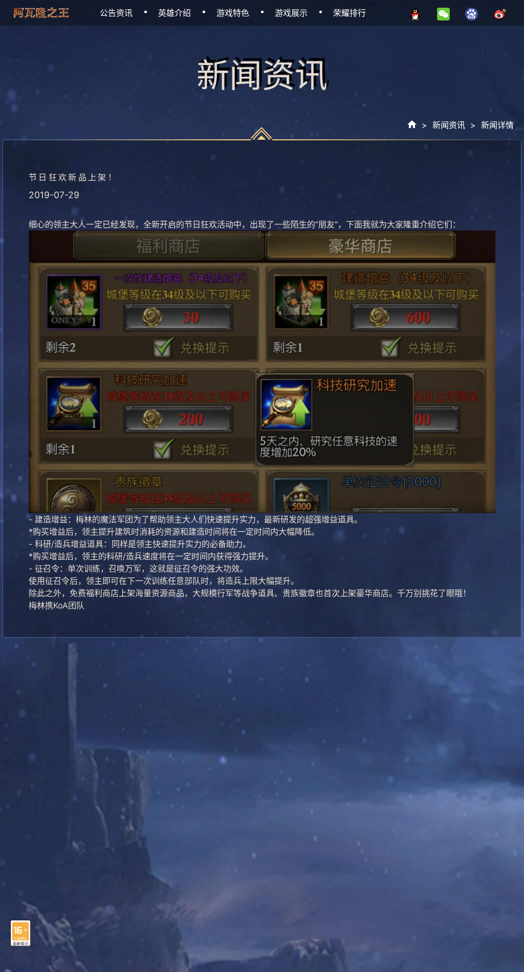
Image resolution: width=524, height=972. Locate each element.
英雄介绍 (174, 13)
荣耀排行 (349, 13)
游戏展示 (291, 13)
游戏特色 (232, 13)
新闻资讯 (448, 125)
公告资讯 (116, 13)
